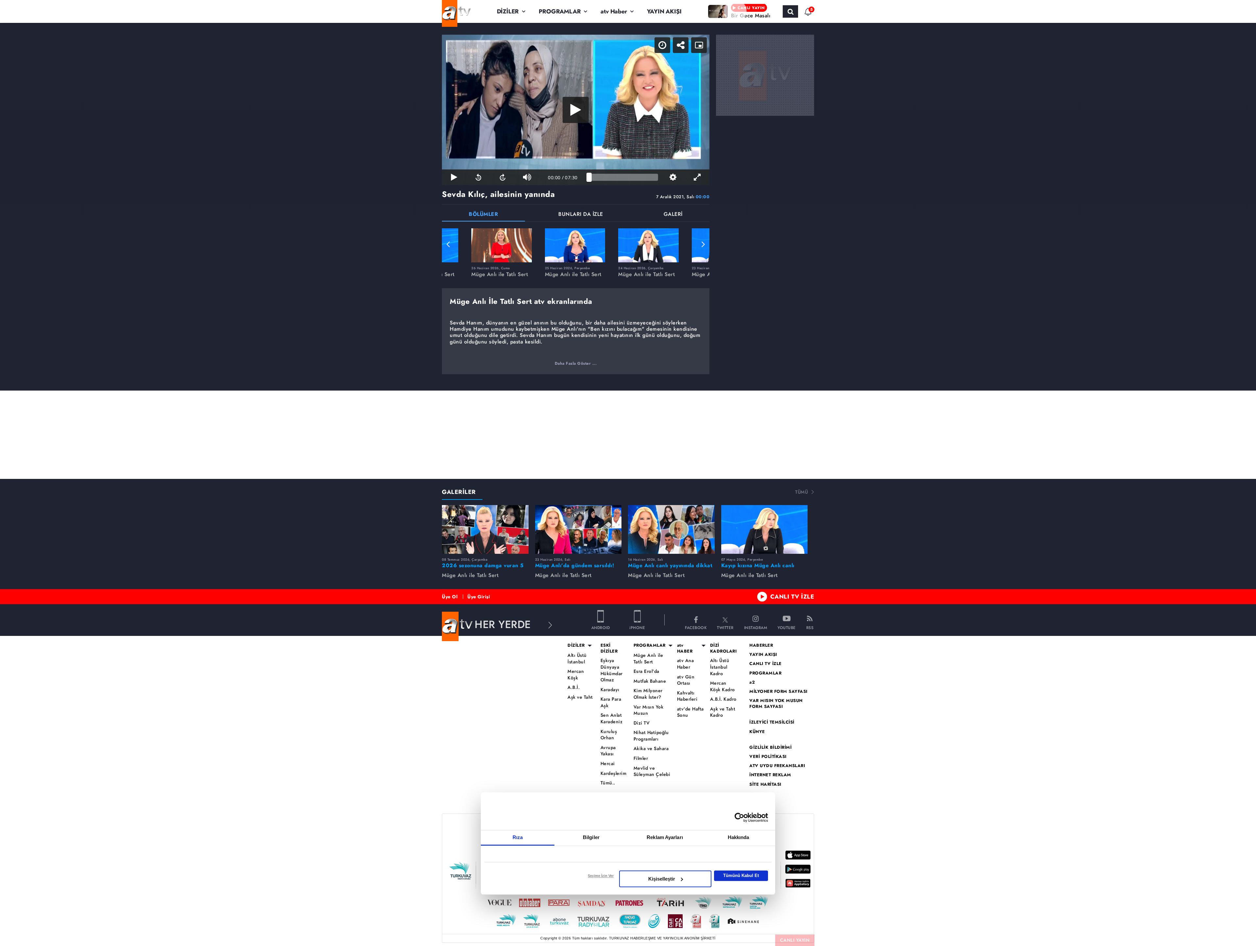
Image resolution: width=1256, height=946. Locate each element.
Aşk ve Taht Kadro (723, 712)
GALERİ (673, 215)
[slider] (623, 177)
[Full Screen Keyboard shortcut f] (697, 177)
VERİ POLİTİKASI (768, 757)
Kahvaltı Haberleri (687, 696)
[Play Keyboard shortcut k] (454, 177)
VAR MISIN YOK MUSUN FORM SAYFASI (776, 704)
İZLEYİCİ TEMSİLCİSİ (771, 722)
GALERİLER (459, 492)
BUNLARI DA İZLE (580, 215)
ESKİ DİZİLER (609, 648)
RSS (810, 627)
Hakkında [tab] (738, 837)
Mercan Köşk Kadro (722, 686)
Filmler (641, 758)
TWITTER (725, 627)
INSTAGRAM (755, 627)
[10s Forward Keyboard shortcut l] (503, 177)
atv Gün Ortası (686, 680)
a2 (752, 682)
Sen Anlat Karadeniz (612, 718)
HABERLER (761, 645)
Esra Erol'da (646, 671)
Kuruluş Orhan (609, 734)
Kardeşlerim (614, 773)
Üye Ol (450, 596)
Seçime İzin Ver (601, 876)
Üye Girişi (478, 596)
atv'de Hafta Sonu (690, 712)
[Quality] (673, 177)
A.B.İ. (573, 687)
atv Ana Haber (685, 663)
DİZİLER (508, 11)
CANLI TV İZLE (792, 596)
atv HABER (685, 648)
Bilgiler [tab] (591, 837)
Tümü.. (608, 783)
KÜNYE (757, 732)
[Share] (681, 45)
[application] (575, 110)
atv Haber (614, 11)
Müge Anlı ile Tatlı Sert (648, 658)
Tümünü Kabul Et (741, 875)
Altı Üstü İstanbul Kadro (719, 666)
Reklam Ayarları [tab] (665, 837)
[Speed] (662, 45)
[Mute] (527, 177)
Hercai (608, 764)
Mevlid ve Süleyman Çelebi (652, 771)
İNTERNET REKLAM (770, 775)
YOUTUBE (786, 627)
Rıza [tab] (518, 837)
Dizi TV (642, 723)
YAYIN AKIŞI (664, 11)
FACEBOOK (695, 627)
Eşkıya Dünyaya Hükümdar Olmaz (612, 670)
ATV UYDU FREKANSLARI (777, 766)
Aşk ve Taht (580, 697)
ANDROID (600, 627)
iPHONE (637, 627)
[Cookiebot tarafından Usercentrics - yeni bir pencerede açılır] (739, 817)
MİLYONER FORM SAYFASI (778, 691)
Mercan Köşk (575, 674)
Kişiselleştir (661, 879)
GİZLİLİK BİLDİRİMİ (770, 747)
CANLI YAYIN (795, 940)
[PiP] (699, 45)
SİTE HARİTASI (765, 784)
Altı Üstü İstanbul (577, 658)
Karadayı (610, 690)
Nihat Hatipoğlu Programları (651, 735)
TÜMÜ (801, 492)
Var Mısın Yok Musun (649, 710)
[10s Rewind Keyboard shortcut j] (478, 177)
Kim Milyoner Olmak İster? (648, 694)
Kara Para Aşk (611, 702)
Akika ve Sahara (651, 748)
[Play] (576, 110)
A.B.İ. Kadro (723, 699)
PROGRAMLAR (560, 11)
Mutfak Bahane (650, 681)
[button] (448, 244)
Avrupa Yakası (608, 751)
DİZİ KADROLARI (723, 648)
